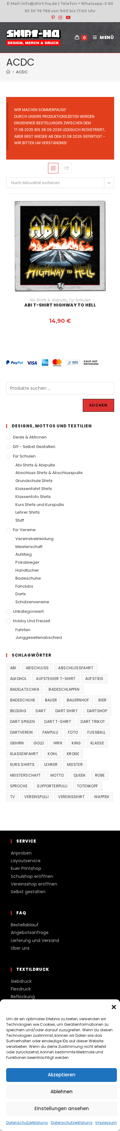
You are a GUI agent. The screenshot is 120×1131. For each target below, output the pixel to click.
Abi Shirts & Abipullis (48, 300)
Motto (57, 775)
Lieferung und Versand (35, 940)
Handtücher (27, 570)
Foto (73, 732)
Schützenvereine (32, 602)
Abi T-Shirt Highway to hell (60, 305)
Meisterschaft (28, 547)
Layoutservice (26, 861)
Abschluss (37, 667)
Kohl (52, 753)
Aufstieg (23, 554)
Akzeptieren (61, 1074)
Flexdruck (21, 989)
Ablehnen (61, 1091)
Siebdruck (21, 981)
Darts (20, 594)
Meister (75, 764)
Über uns (20, 948)
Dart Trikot (93, 721)
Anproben (21, 853)
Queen (80, 775)
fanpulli (50, 732)
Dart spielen (22, 721)
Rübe (100, 775)
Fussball (96, 732)
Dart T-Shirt (57, 721)
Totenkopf (87, 786)
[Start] (8, 72)
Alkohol (18, 678)
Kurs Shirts (22, 764)
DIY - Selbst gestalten (34, 447)
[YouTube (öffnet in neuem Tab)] (67, 17)
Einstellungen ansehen (61, 1108)
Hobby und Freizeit (31, 621)
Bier (102, 700)
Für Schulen (79, 300)
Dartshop (97, 710)
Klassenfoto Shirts (33, 497)
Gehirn (17, 743)
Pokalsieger (27, 562)
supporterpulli (52, 786)
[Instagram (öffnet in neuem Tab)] (60, 17)
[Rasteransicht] (53, 168)
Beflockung (23, 997)
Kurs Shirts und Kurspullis (39, 505)
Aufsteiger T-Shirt (55, 678)
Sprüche (19, 786)
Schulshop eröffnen (32, 876)
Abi (13, 667)
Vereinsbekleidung (34, 539)
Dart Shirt (66, 710)
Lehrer (51, 764)
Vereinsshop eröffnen (34, 884)
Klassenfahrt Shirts (33, 489)
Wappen (101, 796)
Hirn (58, 743)
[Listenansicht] (67, 168)
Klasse (97, 743)
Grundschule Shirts (34, 481)
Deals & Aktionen (30, 437)
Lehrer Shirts (27, 512)
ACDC (22, 72)
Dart (41, 710)
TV (12, 796)
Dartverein (21, 732)
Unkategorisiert (28, 611)
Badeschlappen (64, 689)
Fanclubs (24, 586)
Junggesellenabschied (38, 637)
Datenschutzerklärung (27, 1122)
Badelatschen (24, 689)
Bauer (51, 700)
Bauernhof (78, 700)
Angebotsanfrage (30, 932)
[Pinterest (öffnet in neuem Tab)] (53, 17)
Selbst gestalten (28, 892)
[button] (114, 1007)
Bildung (18, 710)
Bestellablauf (24, 925)
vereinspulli (36, 796)
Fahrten (22, 630)
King (76, 743)
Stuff (19, 520)
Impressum (106, 1122)
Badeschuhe (28, 578)
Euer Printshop (26, 868)
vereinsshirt (71, 796)
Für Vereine (24, 530)
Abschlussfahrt (75, 667)
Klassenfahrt (24, 753)
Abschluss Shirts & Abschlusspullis (49, 473)
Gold (39, 743)
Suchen (98, 405)
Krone (73, 753)
